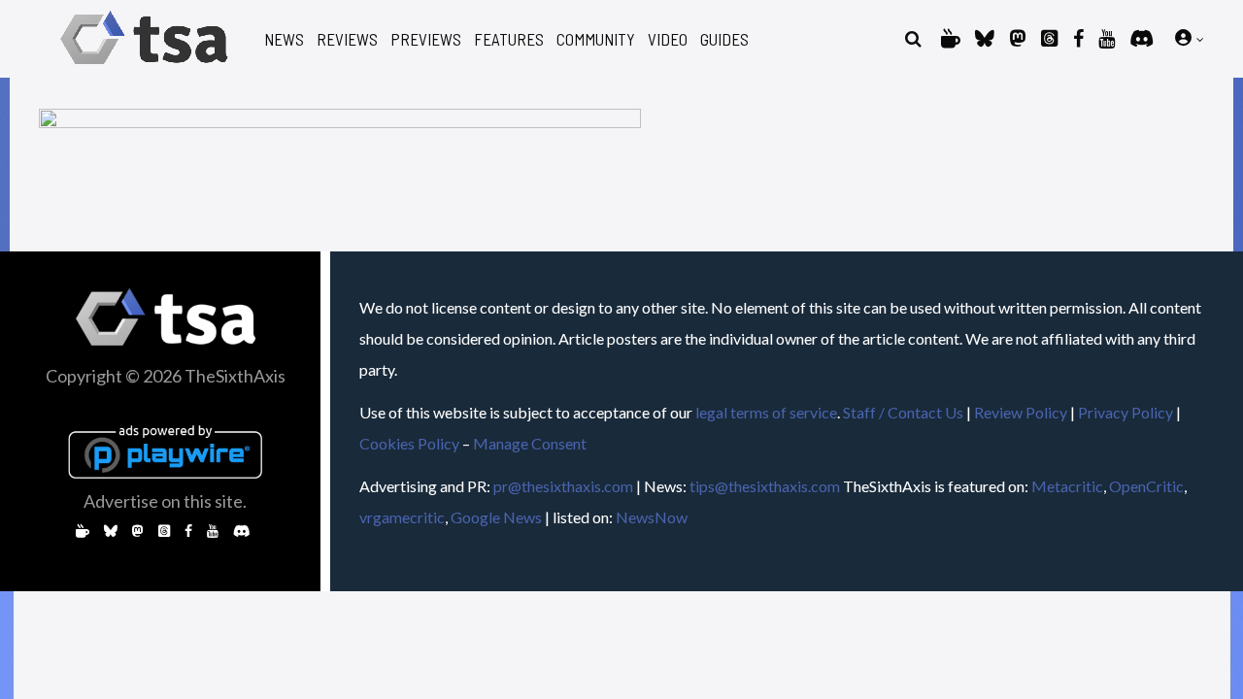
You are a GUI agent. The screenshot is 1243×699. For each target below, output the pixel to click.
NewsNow (652, 517)
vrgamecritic (402, 517)
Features (509, 39)
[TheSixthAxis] (144, 67)
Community (595, 39)
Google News (496, 517)
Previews (425, 39)
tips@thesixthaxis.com (764, 486)
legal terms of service (766, 412)
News (284, 39)
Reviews (347, 39)
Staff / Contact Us (903, 412)
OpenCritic (1146, 486)
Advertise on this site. (165, 501)
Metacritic (1067, 486)
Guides (724, 39)
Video (668, 39)
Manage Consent (530, 443)
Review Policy (1020, 412)
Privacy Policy (1125, 412)
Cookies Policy (409, 443)
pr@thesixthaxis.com (563, 486)
